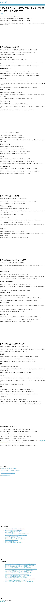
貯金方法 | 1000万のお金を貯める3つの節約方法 (15, 538)
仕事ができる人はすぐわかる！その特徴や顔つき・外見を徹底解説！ (19, 570)
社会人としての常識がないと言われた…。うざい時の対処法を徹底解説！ (20, 564)
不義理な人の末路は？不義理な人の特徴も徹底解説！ (16, 580)
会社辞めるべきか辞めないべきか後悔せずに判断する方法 (17, 533)
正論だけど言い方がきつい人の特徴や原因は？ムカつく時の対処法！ (19, 581)
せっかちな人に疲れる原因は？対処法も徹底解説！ (15, 576)
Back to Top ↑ (2, 601)
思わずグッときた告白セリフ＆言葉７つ (13, 537)
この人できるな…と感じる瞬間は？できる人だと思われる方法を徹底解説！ (21, 569)
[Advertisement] (22, 35)
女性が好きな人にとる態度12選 (11, 536)
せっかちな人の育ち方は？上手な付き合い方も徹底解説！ (17, 566)
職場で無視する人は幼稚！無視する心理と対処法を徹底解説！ (18, 575)
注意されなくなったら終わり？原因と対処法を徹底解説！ (17, 574)
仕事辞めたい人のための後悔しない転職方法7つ (10, 470)
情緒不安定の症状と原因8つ (10, 541)
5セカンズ (3, 2)
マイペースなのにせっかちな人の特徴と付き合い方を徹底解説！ (18, 572)
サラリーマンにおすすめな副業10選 (8, 473)
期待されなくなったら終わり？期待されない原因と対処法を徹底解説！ (20, 565)
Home (1, 4)
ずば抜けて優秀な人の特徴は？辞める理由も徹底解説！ (16, 577)
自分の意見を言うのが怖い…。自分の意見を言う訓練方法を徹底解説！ (20, 579)
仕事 (5, 4)
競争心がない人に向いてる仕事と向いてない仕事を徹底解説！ (18, 567)
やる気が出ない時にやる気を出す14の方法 (13, 542)
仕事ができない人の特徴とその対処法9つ (9, 468)
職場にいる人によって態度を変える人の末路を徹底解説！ (17, 571)
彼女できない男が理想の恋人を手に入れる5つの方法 (16, 535)
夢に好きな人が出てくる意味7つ (11, 540)
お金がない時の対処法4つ (6, 475)
